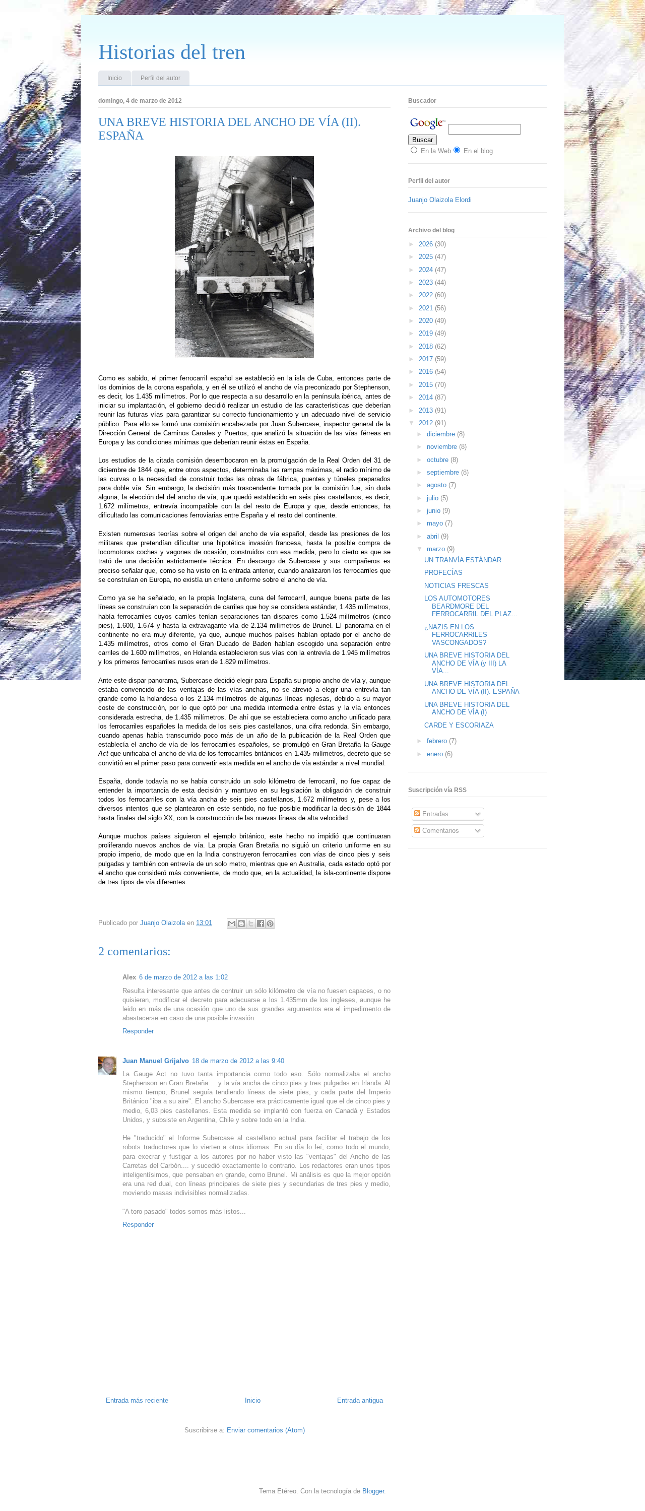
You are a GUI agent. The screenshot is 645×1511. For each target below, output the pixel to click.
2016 (427, 371)
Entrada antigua (360, 1400)
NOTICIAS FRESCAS (456, 585)
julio (433, 498)
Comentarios (439, 830)
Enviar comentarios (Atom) (266, 1430)
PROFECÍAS (443, 572)
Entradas (434, 814)
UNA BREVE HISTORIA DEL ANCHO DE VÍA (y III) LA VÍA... (466, 663)
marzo (437, 549)
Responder (138, 1031)
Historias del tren (171, 51)
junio (434, 510)
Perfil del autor (160, 78)
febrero (438, 741)
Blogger (373, 1491)
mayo (436, 523)
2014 (427, 397)
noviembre (443, 446)
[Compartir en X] (251, 923)
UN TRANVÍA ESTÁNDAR (462, 560)
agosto (437, 485)
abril (434, 536)
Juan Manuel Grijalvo (155, 1061)
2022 (427, 295)
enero (436, 754)
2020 (427, 320)
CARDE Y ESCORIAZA (459, 725)
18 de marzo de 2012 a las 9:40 (238, 1061)
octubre (438, 460)
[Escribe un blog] (241, 923)
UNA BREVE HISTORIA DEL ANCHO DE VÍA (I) (466, 708)
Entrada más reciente (137, 1400)
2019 (427, 333)
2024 (427, 270)
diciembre (442, 434)
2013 (427, 410)
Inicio (114, 78)
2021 (427, 308)
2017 (427, 359)
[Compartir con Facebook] (260, 923)
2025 (427, 256)
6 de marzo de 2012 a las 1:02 (183, 977)
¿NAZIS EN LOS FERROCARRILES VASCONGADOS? (455, 634)
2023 (427, 282)
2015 (427, 384)
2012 (427, 423)
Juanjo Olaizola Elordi (440, 200)
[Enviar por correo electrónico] (232, 923)
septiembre (444, 472)
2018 (427, 346)
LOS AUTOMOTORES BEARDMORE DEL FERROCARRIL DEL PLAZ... (471, 606)
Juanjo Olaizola (163, 923)
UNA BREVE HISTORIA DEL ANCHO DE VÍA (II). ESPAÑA (472, 688)
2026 (427, 244)
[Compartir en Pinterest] (270, 923)
